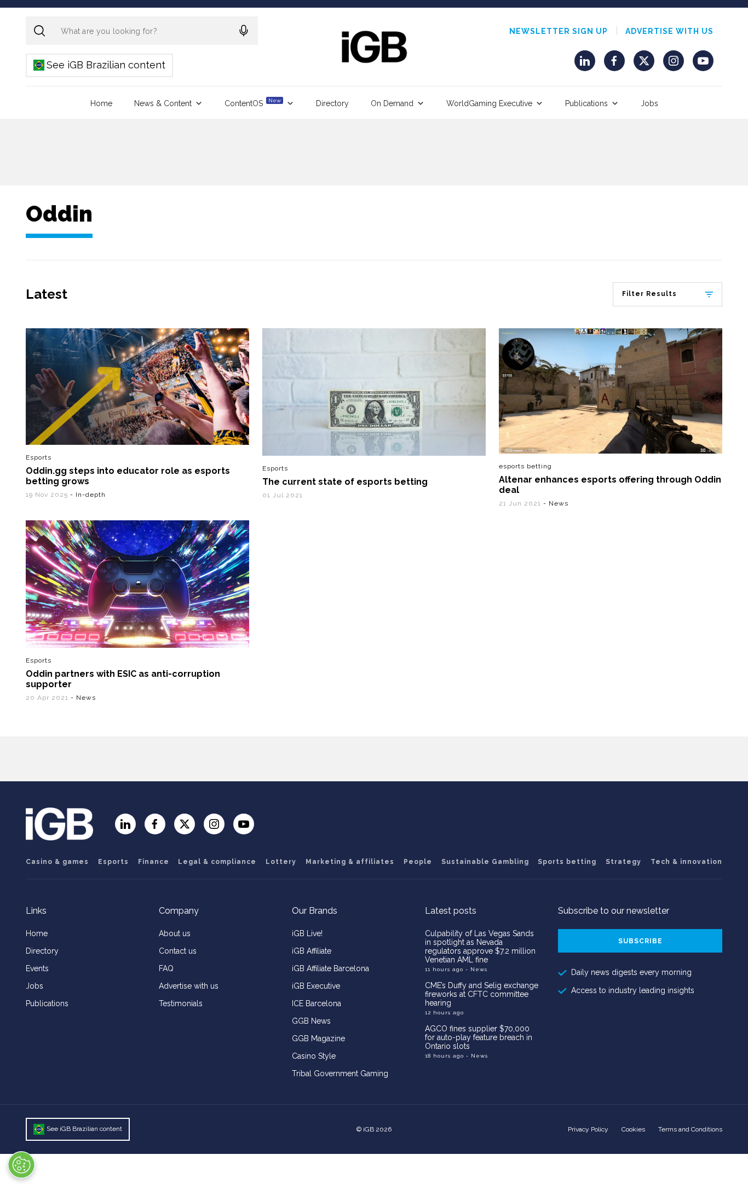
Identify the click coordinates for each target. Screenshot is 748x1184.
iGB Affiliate (311, 951)
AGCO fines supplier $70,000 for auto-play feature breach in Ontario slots (478, 1037)
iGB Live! (307, 933)
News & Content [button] (163, 103)
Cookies (633, 1129)
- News (555, 503)
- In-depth (88, 494)
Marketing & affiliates (350, 862)
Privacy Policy (588, 1129)
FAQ (166, 968)
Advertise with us (669, 31)
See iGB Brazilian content (99, 65)
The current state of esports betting (345, 482)
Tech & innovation (686, 862)
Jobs (649, 103)
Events (37, 968)
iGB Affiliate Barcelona (330, 968)
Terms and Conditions (690, 1129)
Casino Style (314, 1056)
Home (101, 103)
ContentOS (253, 102)
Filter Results (649, 294)
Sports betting (567, 862)
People (418, 862)
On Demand (392, 103)
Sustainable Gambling (485, 862)
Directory (332, 103)
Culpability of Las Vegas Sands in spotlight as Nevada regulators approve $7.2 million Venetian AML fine (480, 946)
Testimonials (181, 1003)
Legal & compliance (217, 862)
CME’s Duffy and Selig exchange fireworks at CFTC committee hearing (481, 994)
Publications (586, 103)
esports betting (525, 466)
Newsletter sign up (558, 31)
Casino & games (57, 862)
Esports (38, 457)
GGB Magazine (318, 1038)
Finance (153, 862)
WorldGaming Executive (489, 103)
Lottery (281, 862)
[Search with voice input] (243, 31)
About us (175, 933)
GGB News (311, 1021)
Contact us (178, 951)
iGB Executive (316, 986)
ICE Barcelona (316, 1003)
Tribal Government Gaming (340, 1073)
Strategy (623, 862)
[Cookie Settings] (21, 1165)
